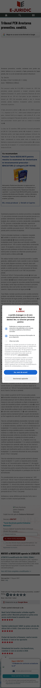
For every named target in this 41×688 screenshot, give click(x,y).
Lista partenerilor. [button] (23, 355)
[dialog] (20, 344)
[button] (20, 341)
